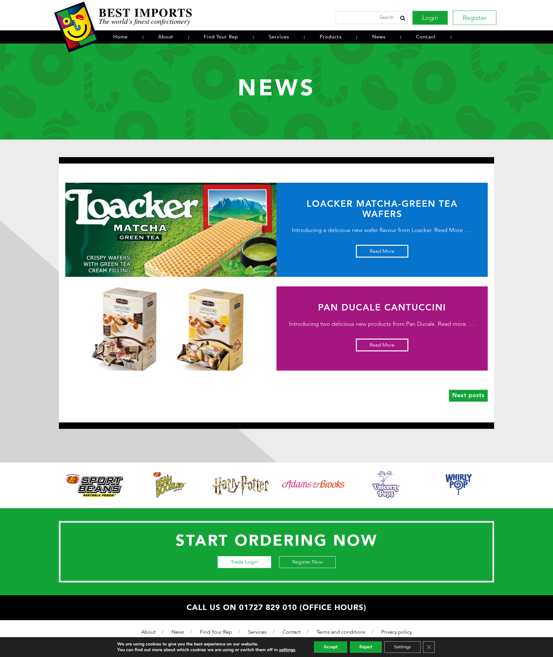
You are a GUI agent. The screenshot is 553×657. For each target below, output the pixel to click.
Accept (331, 647)
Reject (365, 647)
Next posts (468, 395)
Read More (382, 251)
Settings (402, 647)
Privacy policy (396, 632)
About (165, 37)
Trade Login (244, 561)
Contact (426, 37)
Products (331, 37)
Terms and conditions (341, 632)
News (379, 37)
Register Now (307, 561)
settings (287, 650)
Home (120, 37)
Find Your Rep (221, 37)
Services (279, 37)
